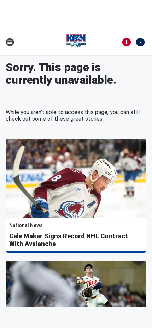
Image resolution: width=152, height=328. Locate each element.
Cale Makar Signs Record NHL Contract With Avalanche (68, 239)
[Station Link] (76, 42)
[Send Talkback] (126, 42)
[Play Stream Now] (140, 42)
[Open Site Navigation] (10, 42)
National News (26, 225)
